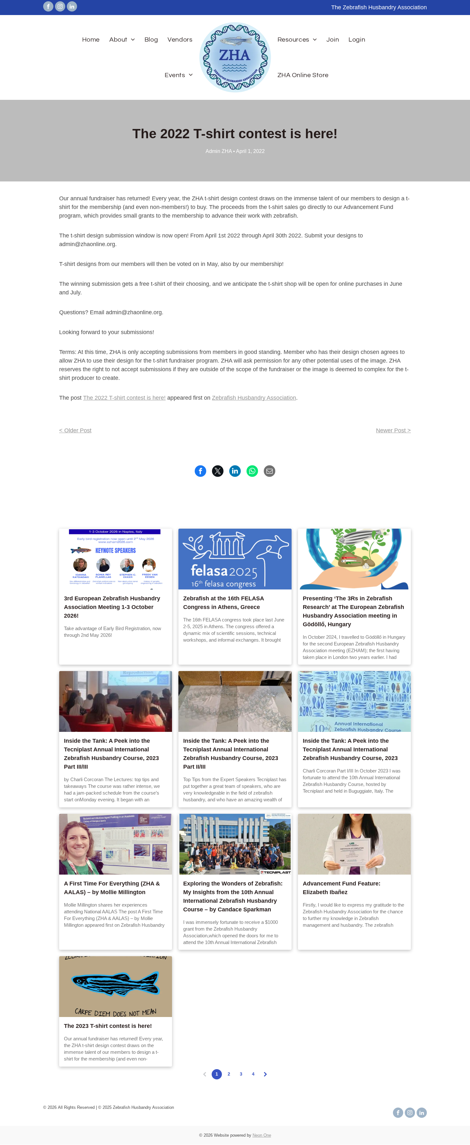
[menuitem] (91, 40)
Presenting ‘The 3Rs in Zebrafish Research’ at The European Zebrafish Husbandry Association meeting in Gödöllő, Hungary (353, 611)
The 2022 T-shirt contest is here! (124, 398)
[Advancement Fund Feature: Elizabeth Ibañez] (354, 844)
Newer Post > (393, 430)
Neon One (262, 1135)
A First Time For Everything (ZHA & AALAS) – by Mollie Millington (112, 887)
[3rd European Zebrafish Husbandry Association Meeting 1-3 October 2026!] (115, 559)
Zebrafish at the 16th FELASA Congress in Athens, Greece (223, 602)
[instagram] (60, 7)
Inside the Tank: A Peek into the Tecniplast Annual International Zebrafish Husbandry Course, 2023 (350, 749)
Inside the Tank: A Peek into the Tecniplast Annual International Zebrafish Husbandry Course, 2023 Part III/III (111, 754)
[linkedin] (72, 7)
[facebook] (48, 7)
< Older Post (75, 430)
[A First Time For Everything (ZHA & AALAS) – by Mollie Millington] (115, 844)
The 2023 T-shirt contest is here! (108, 1026)
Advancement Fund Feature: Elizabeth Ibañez (341, 887)
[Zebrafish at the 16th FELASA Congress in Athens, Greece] (234, 559)
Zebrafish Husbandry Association (254, 398)
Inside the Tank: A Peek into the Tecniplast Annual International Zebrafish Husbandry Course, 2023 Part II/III (230, 754)
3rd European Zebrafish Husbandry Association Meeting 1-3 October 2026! (112, 607)
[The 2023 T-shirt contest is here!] (115, 986)
